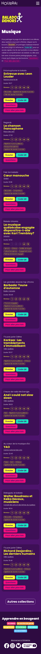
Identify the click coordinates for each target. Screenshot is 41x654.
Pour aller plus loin (14, 110)
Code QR (22, 100)
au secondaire (20, 631)
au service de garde (25, 623)
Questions (10, 105)
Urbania (6, 236)
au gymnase (9, 627)
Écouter (9, 100)
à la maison (32, 627)
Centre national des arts (13, 450)
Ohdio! (6, 178)
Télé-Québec (9, 349)
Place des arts (9, 132)
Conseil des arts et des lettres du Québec (19, 505)
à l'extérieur (21, 627)
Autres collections (20, 602)
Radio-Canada (9, 291)
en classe (11, 623)
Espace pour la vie (10, 80)
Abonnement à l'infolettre (20, 640)
